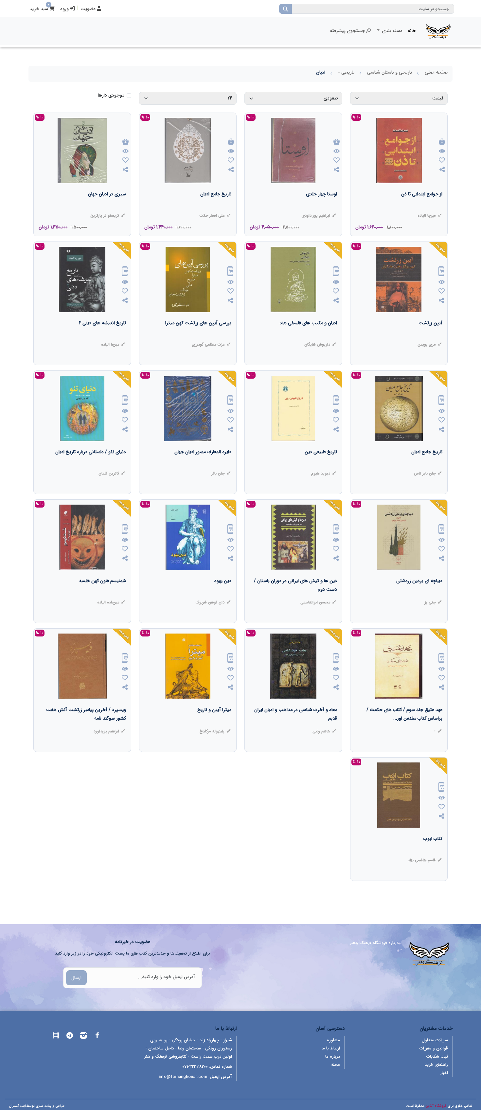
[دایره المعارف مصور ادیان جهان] (202, 465)
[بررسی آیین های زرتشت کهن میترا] (198, 336)
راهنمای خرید (436, 1064)
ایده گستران (17, 1105)
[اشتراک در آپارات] (56, 1036)
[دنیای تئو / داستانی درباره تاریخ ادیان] (90, 465)
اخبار (444, 1072)
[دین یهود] (222, 594)
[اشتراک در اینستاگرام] (83, 1036)
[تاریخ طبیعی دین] (321, 465)
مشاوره (333, 1040)
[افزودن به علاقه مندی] (441, 161)
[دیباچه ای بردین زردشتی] (419, 594)
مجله (335, 1064)
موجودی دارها (111, 95)
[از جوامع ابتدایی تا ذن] (421, 207)
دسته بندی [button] (391, 30)
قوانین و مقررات (433, 1048)
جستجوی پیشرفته (347, 30)
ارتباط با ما (331, 1048)
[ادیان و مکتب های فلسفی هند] (308, 336)
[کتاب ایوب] (432, 851)
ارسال (76, 977)
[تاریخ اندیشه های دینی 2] (102, 336)
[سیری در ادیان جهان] (107, 207)
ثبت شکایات (437, 1056)
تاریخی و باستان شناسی (389, 72)
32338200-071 (195, 1066)
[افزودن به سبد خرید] (441, 142)
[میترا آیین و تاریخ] (214, 722)
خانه (412, 30)
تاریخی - (346, 72)
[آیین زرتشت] (430, 336)
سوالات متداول (435, 1040)
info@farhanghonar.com (183, 1076)
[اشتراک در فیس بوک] (97, 1036)
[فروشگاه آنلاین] (438, 30)
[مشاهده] (441, 151)
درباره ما (332, 1056)
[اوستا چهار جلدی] (321, 207)
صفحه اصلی (436, 72)
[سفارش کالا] (441, 272)
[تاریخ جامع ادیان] (215, 207)
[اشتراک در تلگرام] (69, 1036)
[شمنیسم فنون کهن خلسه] (102, 594)
